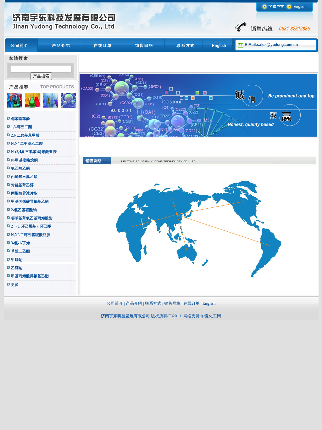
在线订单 (191, 303)
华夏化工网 (211, 316)
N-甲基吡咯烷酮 (24, 160)
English (209, 303)
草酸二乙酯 (20, 251)
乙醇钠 (16, 268)
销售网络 (172, 303)
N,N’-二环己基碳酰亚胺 (30, 235)
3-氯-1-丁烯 (20, 243)
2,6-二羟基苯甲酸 (25, 135)
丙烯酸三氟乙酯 (24, 176)
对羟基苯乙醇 (22, 185)
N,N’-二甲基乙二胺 (27, 143)
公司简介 (115, 303)
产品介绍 (134, 303)
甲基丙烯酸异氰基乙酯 (30, 201)
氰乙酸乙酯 (20, 168)
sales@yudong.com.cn (277, 44)
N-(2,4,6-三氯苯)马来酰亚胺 (34, 152)
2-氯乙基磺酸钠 (24, 210)
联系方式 (153, 303)
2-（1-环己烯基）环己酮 (31, 226)
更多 (15, 284)
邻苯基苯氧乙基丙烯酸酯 (32, 218)
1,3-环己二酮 (21, 127)
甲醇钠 (16, 259)
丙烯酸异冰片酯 (24, 193)
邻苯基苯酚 (20, 118)
